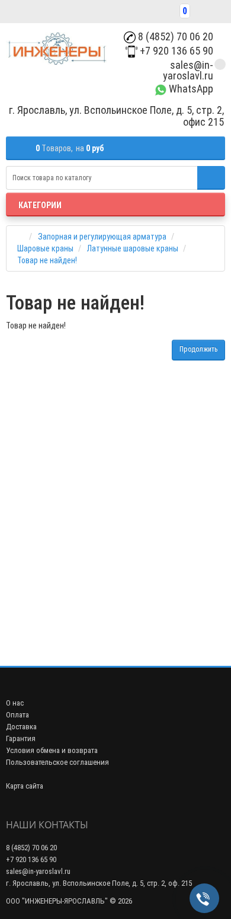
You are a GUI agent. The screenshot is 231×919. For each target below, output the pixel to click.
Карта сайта (24, 785)
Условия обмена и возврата (52, 750)
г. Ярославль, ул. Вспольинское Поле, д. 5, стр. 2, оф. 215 (99, 883)
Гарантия (21, 738)
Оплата (17, 714)
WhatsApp (189, 88)
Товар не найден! (47, 260)
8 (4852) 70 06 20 (174, 36)
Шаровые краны (45, 248)
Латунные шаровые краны (132, 248)
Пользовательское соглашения (57, 762)
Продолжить (198, 349)
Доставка (21, 726)
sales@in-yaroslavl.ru (188, 70)
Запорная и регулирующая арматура (102, 236)
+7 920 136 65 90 (175, 50)
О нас (15, 702)
